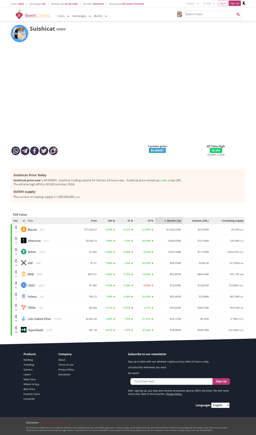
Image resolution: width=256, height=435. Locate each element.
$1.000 (93, 252)
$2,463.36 (91, 318)
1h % (130, 220)
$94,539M (175, 263)
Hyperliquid (40, 330)
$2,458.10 (91, 240)
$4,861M (204, 263)
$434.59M (203, 330)
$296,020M (174, 240)
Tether (37, 252)
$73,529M (175, 285)
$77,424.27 (90, 229)
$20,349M (203, 229)
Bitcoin (36, 230)
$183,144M (174, 252)
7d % (150, 220)
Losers (27, 374)
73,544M (236, 285)
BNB (35, 274)
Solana (36, 296)
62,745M (236, 263)
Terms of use (65, 364)
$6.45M (204, 318)
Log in (222, 3)
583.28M (236, 296)
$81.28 (93, 330)
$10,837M (203, 285)
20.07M (237, 229)
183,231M (235, 252)
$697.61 (92, 274)
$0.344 (93, 307)
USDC (36, 285)
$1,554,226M (173, 229)
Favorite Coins (32, 394)
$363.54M (203, 307)
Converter (29, 398)
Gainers (28, 369)
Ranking (28, 359)
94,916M (236, 307)
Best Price (29, 389)
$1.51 (94, 263)
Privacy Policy (66, 369)
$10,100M (203, 240)
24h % (111, 220)
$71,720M (203, 252)
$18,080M (175, 330)
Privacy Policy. (174, 394)
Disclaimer (64, 374)
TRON (35, 308)
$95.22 (93, 296)
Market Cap (174, 220)
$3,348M (204, 296)
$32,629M (175, 307)
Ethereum (38, 241)
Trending (29, 364)
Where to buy (31, 384)
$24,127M (175, 318)
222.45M (235, 330)
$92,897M (175, 274)
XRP (34, 263)
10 (16, 332)
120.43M (236, 240)
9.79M (236, 318)
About (61, 359)
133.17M (236, 274)
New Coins (30, 379)
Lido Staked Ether (45, 319)
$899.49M (203, 274)
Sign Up (234, 3)
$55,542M (175, 296)
